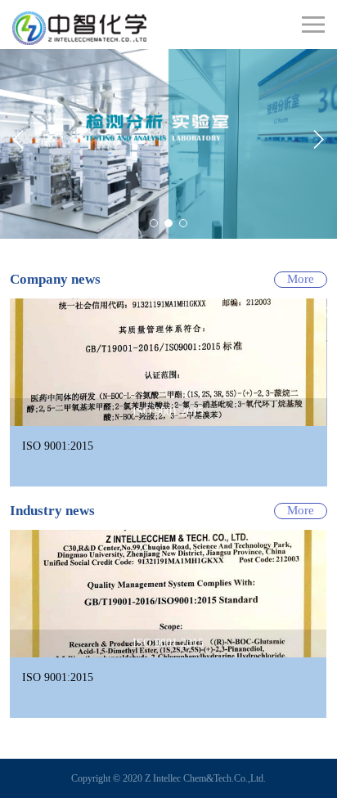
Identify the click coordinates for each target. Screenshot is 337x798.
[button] (18, 139)
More (300, 278)
